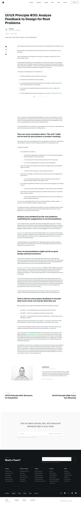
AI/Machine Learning (38, 471)
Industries (39, 2)
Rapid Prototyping (52, 473)
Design (7, 33)
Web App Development (39, 475)
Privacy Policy (34, 437)
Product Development (53, 475)
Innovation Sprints (8, 471)
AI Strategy (66, 471)
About (58, 2)
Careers (65, 2)
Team (30, 493)
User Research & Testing (24, 471)
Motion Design (22, 479)
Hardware (51, 468)
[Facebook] (64, 493)
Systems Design (8, 477)
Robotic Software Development (40, 481)
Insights (46, 2)
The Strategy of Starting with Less (52, 93)
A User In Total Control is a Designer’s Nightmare (30, 267)
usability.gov (22, 201)
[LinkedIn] (61, 493)
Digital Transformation (9, 481)
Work (53, 2)
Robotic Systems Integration (54, 479)
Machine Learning (67, 479)
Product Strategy (8, 475)
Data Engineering (67, 473)
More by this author (47, 379)
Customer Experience (9, 479)
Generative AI (66, 477)
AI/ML (65, 468)
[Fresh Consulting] (6, 2)
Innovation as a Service (9, 473)
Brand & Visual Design (24, 477)
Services (31, 2)
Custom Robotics (52, 477)
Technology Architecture (39, 479)
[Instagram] (75, 493)
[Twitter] (68, 493)
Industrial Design (23, 475)
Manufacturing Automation (54, 481)
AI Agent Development (68, 475)
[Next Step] (74, 459)
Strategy (7, 468)
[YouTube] (72, 493)
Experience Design (24, 468)
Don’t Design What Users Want (34, 334)
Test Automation (52, 483)
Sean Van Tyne (21, 233)
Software (37, 468)
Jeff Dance (11, 28)
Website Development (38, 473)
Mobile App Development (39, 477)
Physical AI (51, 471)
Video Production (23, 481)
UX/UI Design (14, 33)
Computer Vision (67, 481)
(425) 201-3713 (7, 501)
